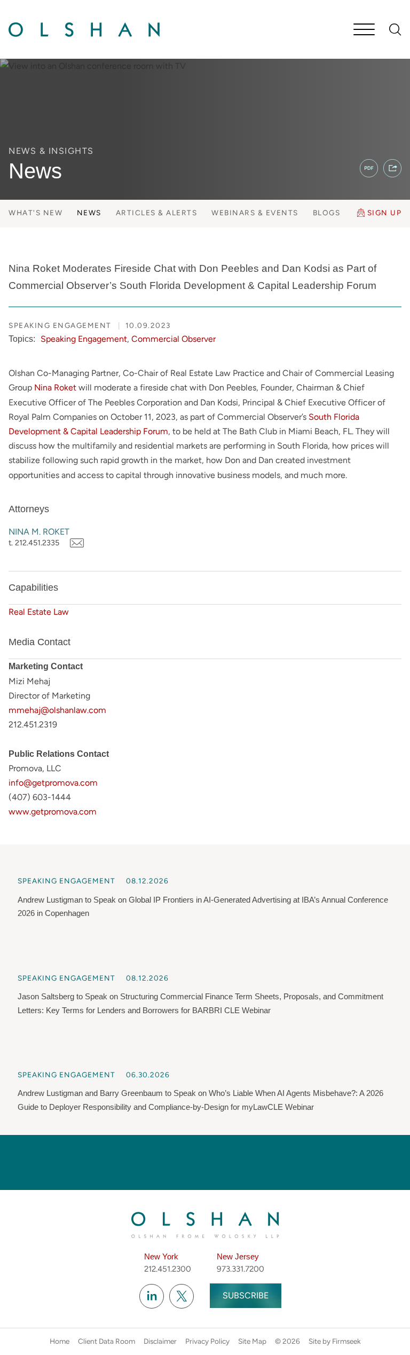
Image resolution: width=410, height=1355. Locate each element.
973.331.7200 (240, 1269)
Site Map (252, 1341)
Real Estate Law (39, 612)
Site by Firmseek (335, 1341)
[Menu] (364, 30)
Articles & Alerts (157, 212)
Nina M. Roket (39, 532)
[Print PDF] (369, 168)
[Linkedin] (151, 1296)
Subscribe (246, 1295)
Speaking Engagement (84, 339)
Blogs (327, 212)
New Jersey (238, 1256)
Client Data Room (106, 1341)
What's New (35, 212)
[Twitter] (181, 1296)
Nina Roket (55, 387)
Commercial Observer (173, 339)
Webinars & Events (254, 212)
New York (161, 1256)
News (89, 212)
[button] (392, 168)
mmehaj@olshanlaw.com (57, 710)
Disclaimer (160, 1341)
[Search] (395, 30)
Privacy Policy (207, 1341)
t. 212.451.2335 (34, 542)
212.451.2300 (167, 1269)
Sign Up (384, 212)
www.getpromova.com (53, 811)
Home (59, 1341)
